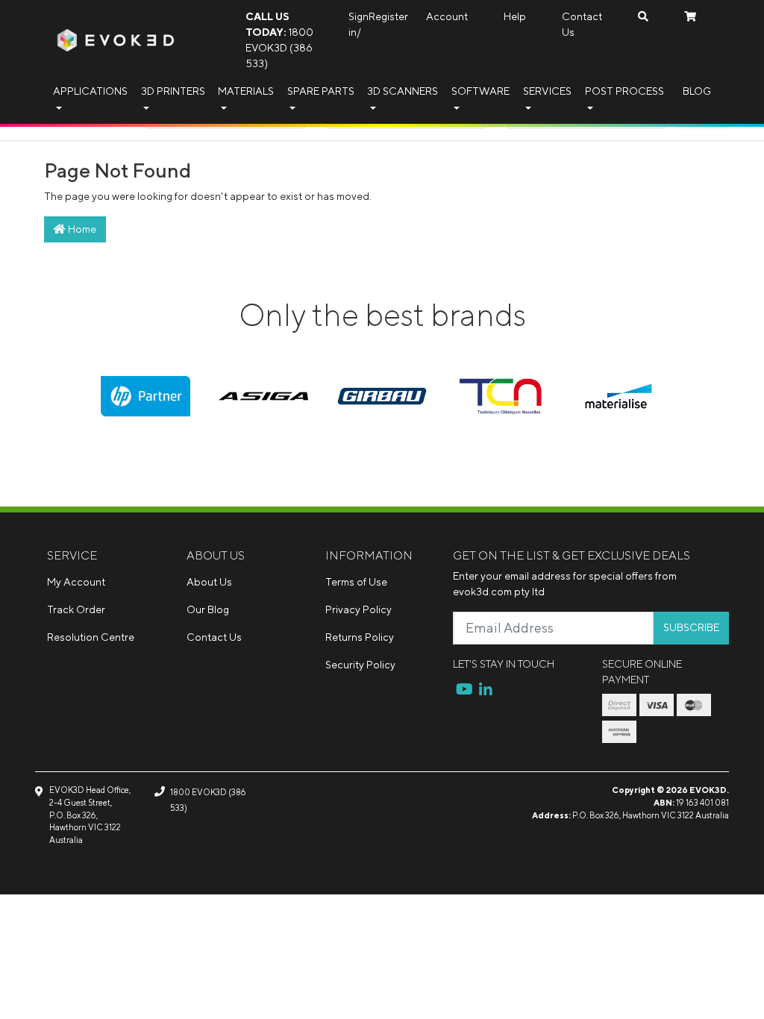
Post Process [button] (624, 91)
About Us (209, 582)
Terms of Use (356, 582)
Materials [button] (246, 91)
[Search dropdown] (643, 17)
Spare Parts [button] (320, 91)
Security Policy (360, 665)
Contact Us (582, 24)
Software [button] (480, 91)
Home (81, 229)
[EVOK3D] (115, 39)
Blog (697, 91)
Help (515, 16)
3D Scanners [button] (402, 91)
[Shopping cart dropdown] (690, 17)
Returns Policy (359, 637)
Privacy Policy (358, 609)
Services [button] (547, 91)
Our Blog (208, 609)
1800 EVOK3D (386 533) (279, 39)
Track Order (76, 609)
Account (447, 16)
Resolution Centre (90, 637)
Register (388, 16)
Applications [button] (90, 91)
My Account (76, 582)
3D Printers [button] (173, 91)
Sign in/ (358, 24)
